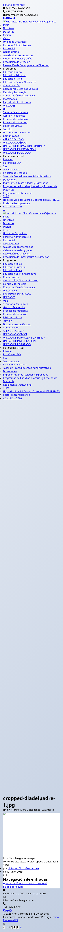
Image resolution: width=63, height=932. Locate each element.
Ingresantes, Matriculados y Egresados (25, 183)
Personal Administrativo (17, 45)
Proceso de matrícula (15, 119)
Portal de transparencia (16, 203)
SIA (5, 166)
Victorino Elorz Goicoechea (23, 868)
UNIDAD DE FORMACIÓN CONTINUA (24, 146)
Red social (9, 48)
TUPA (6, 196)
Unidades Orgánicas (15, 41)
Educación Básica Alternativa (19, 82)
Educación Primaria (14, 75)
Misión (7, 35)
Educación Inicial (12, 72)
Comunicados (11, 136)
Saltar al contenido (14, 4)
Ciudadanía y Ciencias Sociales (20, 88)
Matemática (10, 99)
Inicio (6, 25)
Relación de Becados (15, 173)
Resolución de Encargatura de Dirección (26, 65)
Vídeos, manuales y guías (17, 58)
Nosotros (8, 28)
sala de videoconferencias (18, 55)
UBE (5, 109)
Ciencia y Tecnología (14, 92)
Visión (6, 38)
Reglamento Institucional (17, 193)
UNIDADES (9, 105)
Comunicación (11, 85)
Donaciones (10, 179)
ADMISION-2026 (12, 206)
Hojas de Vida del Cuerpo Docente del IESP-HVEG (31, 199)
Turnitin (7, 129)
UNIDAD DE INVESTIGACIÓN (19, 149)
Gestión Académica (14, 115)
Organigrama (11, 51)
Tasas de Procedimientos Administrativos (27, 176)
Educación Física (12, 78)
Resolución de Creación (16, 62)
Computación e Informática (19, 95)
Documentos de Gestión (17, 132)
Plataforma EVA (12, 162)
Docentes (8, 31)
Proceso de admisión (15, 122)
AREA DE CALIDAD (13, 139)
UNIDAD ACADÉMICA (15, 142)
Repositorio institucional (17, 102)
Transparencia (11, 169)
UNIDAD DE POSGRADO (17, 152)
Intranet (8, 159)
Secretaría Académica (15, 112)
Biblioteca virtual (12, 125)
